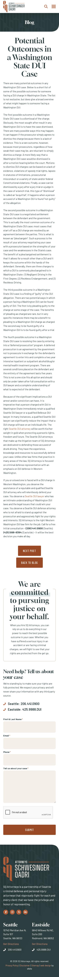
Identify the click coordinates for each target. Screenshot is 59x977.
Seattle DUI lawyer (34, 496)
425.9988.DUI (31, 709)
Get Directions (11, 943)
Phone (7, 752)
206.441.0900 (30, 704)
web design (45, 965)
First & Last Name (13, 719)
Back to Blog (29, 562)
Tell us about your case (15, 768)
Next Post (29, 551)
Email (6, 735)
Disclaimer (25, 965)
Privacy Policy (12, 965)
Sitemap (35, 965)
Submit (29, 830)
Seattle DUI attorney (20, 428)
